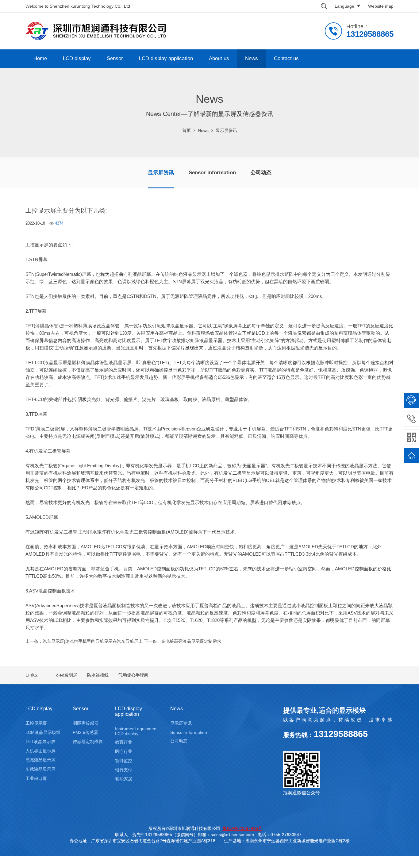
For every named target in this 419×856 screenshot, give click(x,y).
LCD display (77, 58)
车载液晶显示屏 (40, 769)
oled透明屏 (66, 675)
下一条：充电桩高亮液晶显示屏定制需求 (182, 641)
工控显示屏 (36, 723)
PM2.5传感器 (85, 732)
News (251, 58)
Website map (381, 6)
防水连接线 (98, 675)
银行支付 (123, 769)
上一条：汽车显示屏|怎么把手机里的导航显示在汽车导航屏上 (84, 641)
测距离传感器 (85, 723)
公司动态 (261, 172)
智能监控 (123, 760)
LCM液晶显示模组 (42, 732)
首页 (186, 130)
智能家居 (123, 779)
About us (219, 58)
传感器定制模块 (88, 741)
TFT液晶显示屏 (40, 741)
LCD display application (166, 58)
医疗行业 (123, 751)
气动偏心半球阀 (133, 675)
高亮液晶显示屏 (40, 760)
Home (40, 58)
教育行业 (123, 742)
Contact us (286, 58)
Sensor (115, 58)
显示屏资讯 (226, 130)
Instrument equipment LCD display (136, 731)
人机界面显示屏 (40, 750)
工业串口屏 (36, 778)
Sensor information (212, 172)
